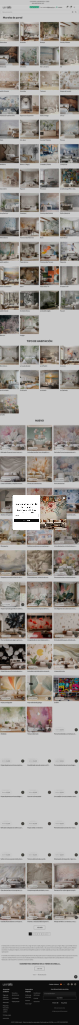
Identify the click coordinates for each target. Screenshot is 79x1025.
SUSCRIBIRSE (26, 520)
